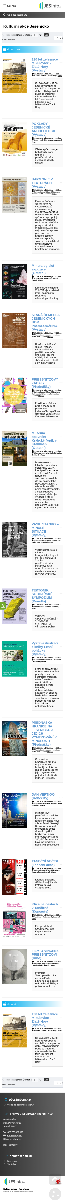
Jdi (46, 35)
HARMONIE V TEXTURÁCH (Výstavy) (42, 182)
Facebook (12, 1161)
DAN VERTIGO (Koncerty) (43, 796)
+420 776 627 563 (14, 1132)
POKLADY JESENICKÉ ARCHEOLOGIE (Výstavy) (44, 129)
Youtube (11, 1164)
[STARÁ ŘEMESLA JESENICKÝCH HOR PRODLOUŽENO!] (14, 347)
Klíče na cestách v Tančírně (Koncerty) (45, 907)
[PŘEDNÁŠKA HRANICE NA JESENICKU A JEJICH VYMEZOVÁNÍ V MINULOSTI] (14, 755)
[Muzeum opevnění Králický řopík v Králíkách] (14, 465)
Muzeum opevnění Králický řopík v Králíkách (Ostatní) (44, 440)
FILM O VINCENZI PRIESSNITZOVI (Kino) (46, 954)
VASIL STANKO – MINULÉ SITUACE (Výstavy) (45, 529)
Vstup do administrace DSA (20, 1104)
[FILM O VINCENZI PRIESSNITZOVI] (14, 983)
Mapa (60, 75)
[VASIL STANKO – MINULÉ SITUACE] (14, 556)
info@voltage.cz (14, 1135)
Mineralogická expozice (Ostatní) (43, 269)
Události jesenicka (50, 6)
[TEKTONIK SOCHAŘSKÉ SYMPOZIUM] (14, 622)
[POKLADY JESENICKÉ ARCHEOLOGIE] (14, 156)
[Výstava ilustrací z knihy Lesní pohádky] (14, 675)
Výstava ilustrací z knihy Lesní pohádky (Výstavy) (45, 648)
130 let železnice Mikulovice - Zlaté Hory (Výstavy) (45, 65)
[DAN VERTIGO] (14, 826)
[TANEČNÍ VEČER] (14, 893)
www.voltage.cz (14, 1139)
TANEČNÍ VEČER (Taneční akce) (45, 863)
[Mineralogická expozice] (14, 298)
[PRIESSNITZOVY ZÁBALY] (14, 411)
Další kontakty (10, 1144)
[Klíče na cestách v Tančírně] (14, 936)
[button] (9, 6)
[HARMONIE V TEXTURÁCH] (14, 211)
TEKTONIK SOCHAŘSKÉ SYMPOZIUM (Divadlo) (42, 595)
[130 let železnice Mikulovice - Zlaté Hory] (14, 91)
